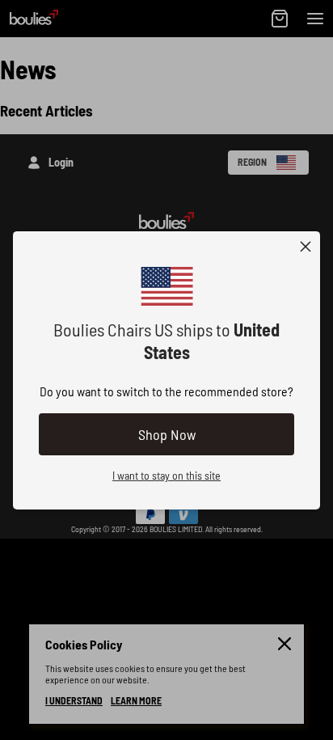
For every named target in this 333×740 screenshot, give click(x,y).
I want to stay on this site (166, 475)
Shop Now (167, 434)
